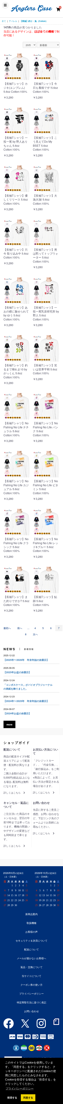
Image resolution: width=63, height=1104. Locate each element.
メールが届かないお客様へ (31, 958)
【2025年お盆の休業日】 (17, 672)
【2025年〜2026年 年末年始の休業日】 (26, 660)
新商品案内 (31, 914)
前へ (19, 628)
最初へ (7, 628)
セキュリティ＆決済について (31, 940)
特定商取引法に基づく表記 (31, 1002)
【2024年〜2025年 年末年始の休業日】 (26, 701)
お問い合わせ (31, 1011)
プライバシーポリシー (31, 993)
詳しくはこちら (12, 792)
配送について (31, 949)
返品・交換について (31, 967)
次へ (35, 634)
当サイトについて (31, 976)
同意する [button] (28, 1097)
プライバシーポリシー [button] (20, 1088)
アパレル (13, 20)
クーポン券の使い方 (31, 984)
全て (4, 20)
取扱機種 (31, 923)
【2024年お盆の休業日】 (17, 713)
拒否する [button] (12, 1097)
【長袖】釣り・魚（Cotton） (34, 21)
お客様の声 (31, 931)
